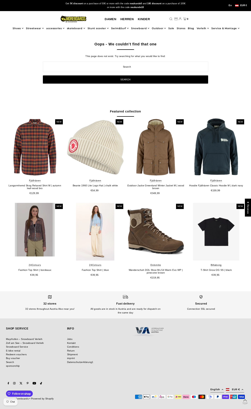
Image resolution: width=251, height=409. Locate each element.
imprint (71, 358)
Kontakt (71, 343)
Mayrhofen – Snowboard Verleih (24, 339)
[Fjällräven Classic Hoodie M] (216, 147)
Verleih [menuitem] (201, 28)
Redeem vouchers (16, 354)
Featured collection (125, 111)
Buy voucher (13, 358)
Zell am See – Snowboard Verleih (25, 343)
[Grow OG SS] (216, 232)
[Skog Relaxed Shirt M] (35, 147)
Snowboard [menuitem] (139, 28)
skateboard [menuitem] (74, 28)
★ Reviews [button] (248, 207)
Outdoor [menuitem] (157, 28)
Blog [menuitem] (191, 28)
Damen (110, 19)
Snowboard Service (17, 346)
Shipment (72, 354)
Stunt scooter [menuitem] (97, 28)
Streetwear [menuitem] (33, 28)
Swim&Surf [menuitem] (118, 28)
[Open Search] (171, 18)
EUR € (243, 5)
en (230, 5)
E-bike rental (13, 350)
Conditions (73, 346)
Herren (127, 19)
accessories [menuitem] (54, 28)
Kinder (144, 19)
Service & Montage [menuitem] (224, 28)
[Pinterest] (28, 383)
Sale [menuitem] (171, 28)
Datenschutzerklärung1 (80, 362)
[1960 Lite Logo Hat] (95, 147)
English (215, 389)
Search (10, 362)
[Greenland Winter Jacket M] (156, 147)
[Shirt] (35, 232)
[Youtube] (34, 383)
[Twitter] (21, 383)
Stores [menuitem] (181, 28)
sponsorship (13, 365)
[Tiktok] (41, 383)
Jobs (69, 339)
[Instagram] (14, 383)
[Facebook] (8, 383)
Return (71, 350)
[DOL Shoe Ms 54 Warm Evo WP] (156, 232)
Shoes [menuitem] (17, 28)
